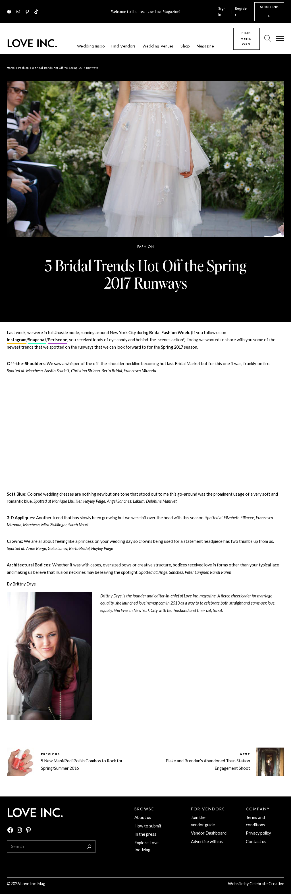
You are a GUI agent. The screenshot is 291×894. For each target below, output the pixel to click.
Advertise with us (207, 841)
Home (11, 67)
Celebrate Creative (267, 883)
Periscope (57, 339)
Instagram (16, 339)
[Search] (89, 846)
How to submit (147, 825)
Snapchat (37, 339)
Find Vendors (246, 38)
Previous (50, 754)
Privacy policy (258, 833)
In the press (145, 834)
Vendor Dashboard (208, 833)
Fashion (23, 67)
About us (142, 817)
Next (245, 754)
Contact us (256, 841)
